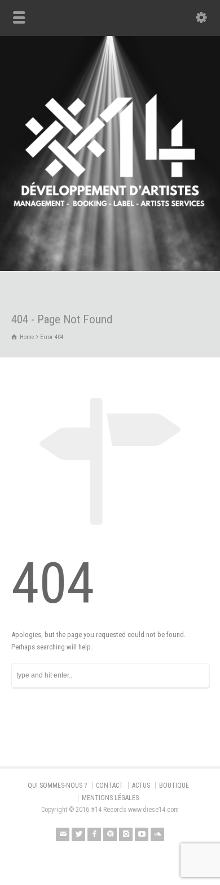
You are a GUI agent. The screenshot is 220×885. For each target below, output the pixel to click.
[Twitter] (78, 834)
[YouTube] (141, 834)
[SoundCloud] (157, 834)
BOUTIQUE (174, 785)
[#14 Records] (110, 247)
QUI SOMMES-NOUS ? (57, 785)
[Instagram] (126, 834)
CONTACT (109, 785)
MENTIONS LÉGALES (110, 798)
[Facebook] (94, 834)
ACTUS (141, 785)
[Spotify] (110, 834)
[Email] (62, 834)
